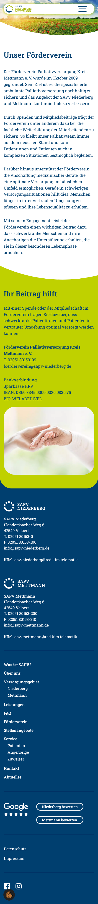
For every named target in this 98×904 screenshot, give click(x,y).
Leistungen (14, 704)
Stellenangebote (19, 730)
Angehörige (18, 752)
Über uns (12, 673)
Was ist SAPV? (17, 664)
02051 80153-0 (20, 536)
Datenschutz (15, 848)
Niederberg (18, 688)
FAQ (7, 713)
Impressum (14, 858)
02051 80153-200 (22, 613)
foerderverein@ (37, 366)
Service (10, 738)
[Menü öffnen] (82, 8)
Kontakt (11, 768)
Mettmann (17, 695)
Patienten (16, 745)
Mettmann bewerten (59, 819)
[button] (9, 894)
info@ (26, 548)
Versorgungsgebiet (21, 681)
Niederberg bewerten (60, 806)
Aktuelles (13, 777)
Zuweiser (16, 759)
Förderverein (16, 721)
